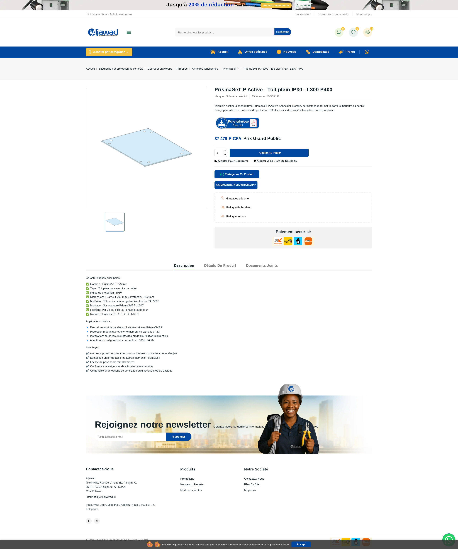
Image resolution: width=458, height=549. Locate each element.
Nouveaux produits (192, 484)
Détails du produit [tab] (220, 265)
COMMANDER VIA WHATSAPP (236, 184)
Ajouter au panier (269, 152)
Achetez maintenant (276, 5)
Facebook (89, 521)
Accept (301, 544)
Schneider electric (237, 96)
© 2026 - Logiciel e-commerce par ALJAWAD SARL (117, 539)
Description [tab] (184, 265)
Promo (350, 51)
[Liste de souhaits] (353, 32)
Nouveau (289, 51)
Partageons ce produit (238, 174)
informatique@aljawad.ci (101, 496)
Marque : (220, 96)
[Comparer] (339, 32)
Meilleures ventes (191, 490)
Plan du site (251, 484)
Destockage (321, 51)
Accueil (223, 51)
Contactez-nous (100, 469)
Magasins (250, 490)
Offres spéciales (256, 51)
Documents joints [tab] (262, 265)
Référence (258, 96)
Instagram (97, 521)
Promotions (187, 478)
